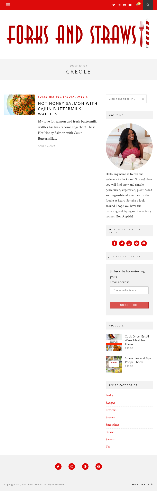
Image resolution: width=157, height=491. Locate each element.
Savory (69, 96)
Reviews (111, 410)
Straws (110, 432)
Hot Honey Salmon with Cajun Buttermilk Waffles (68, 109)
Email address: (120, 282)
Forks (43, 96)
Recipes (55, 96)
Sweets (82, 96)
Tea (108, 447)
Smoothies (112, 425)
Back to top (140, 484)
